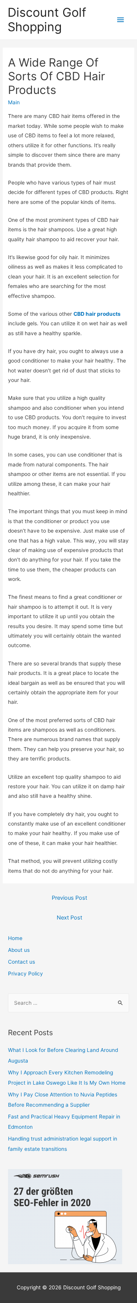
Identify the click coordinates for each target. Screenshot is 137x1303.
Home (15, 938)
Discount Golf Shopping (47, 19)
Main (14, 102)
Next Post (69, 917)
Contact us (21, 962)
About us (19, 950)
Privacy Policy (25, 973)
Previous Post (69, 897)
